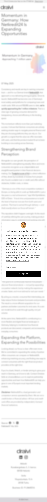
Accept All (23, 274)
